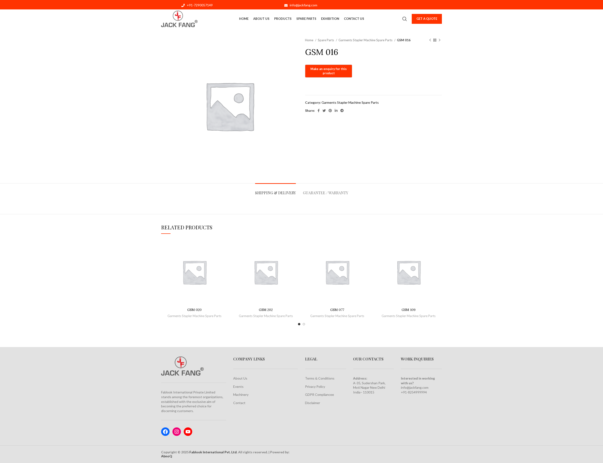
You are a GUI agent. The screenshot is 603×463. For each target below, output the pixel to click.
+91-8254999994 (414, 392)
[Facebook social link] (318, 110)
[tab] (275, 190)
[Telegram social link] (342, 110)
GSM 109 (409, 310)
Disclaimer (312, 403)
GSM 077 (337, 310)
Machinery (241, 395)
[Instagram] (176, 431)
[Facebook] (165, 431)
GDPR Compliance (318, 395)
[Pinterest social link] (330, 110)
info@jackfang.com (414, 387)
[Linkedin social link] (336, 110)
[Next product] (439, 40)
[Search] (404, 19)
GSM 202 (266, 310)
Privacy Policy (315, 386)
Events (238, 386)
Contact (239, 403)
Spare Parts (326, 40)
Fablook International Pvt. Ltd (213, 452)
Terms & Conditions (319, 378)
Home (309, 40)
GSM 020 (194, 310)
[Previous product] (430, 40)
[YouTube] (188, 431)
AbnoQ (166, 456)
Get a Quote (426, 19)
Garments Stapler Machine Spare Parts (365, 40)
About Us (240, 378)
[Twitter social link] (324, 110)
